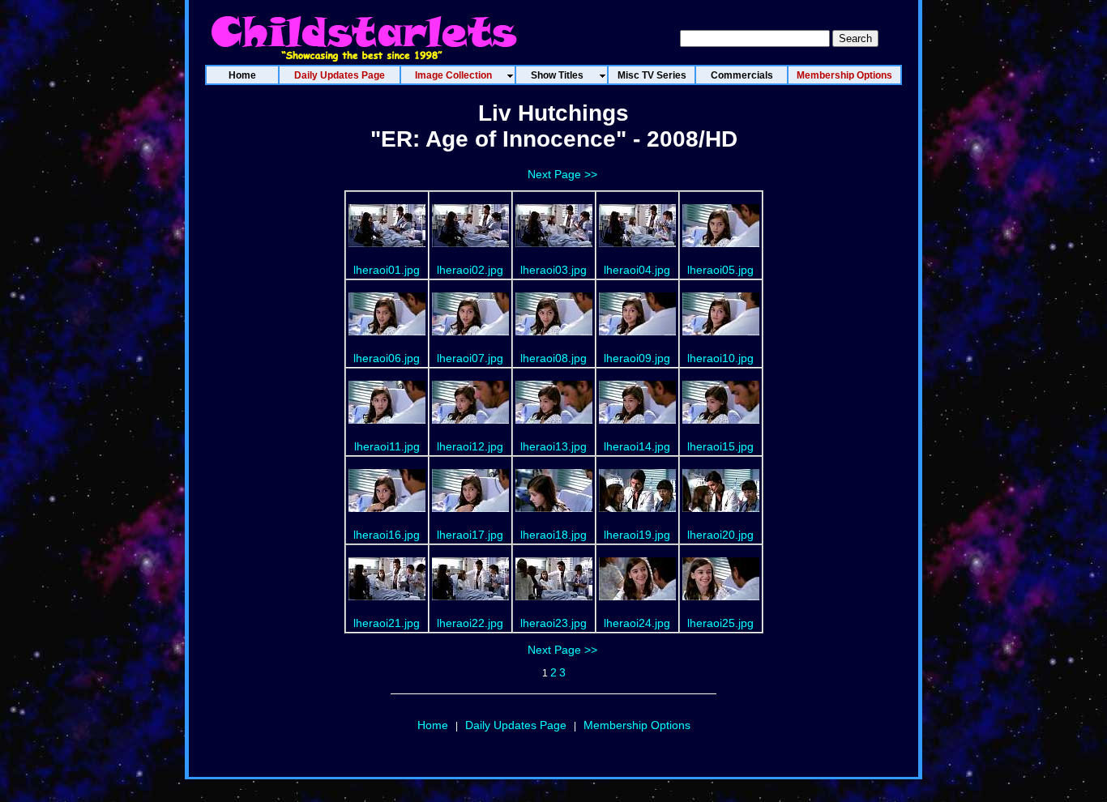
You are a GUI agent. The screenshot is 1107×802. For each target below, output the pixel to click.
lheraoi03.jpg (553, 269)
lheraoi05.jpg (720, 269)
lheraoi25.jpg (720, 622)
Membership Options (636, 725)
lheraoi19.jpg (637, 534)
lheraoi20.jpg (720, 534)
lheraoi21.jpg (386, 622)
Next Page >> (562, 174)
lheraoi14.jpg (637, 446)
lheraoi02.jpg (470, 269)
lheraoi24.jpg (637, 622)
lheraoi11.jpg (387, 446)
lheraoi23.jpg (553, 622)
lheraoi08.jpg (553, 358)
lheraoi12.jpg (470, 446)
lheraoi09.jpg (637, 358)
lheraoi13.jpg (553, 446)
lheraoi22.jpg (470, 622)
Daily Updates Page (515, 725)
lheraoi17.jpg (470, 534)
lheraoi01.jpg (386, 269)
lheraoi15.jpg (720, 446)
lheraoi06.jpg (386, 358)
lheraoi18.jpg (553, 534)
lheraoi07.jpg (470, 358)
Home (432, 725)
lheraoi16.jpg (386, 534)
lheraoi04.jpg (637, 269)
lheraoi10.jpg (720, 358)
